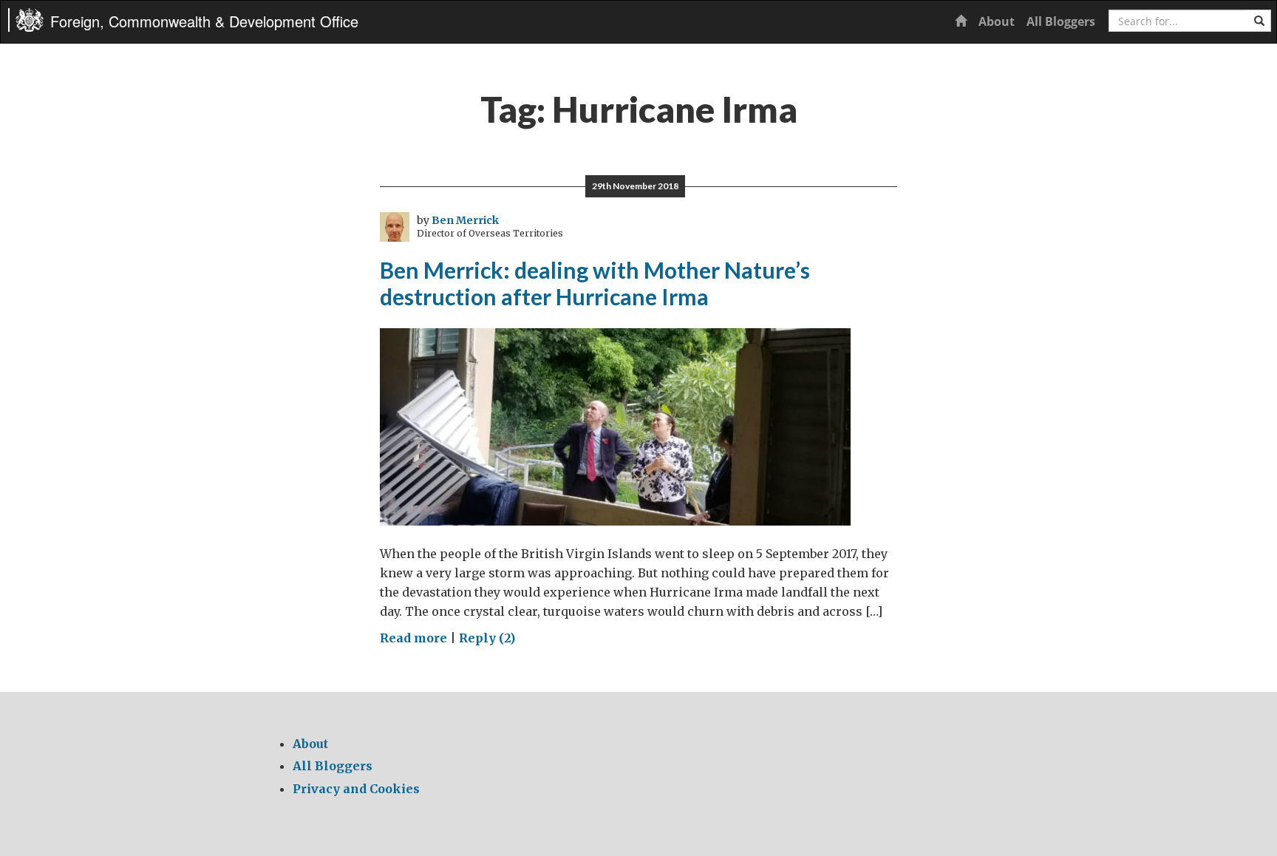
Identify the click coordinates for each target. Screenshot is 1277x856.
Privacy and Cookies (356, 788)
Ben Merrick (465, 220)
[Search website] (1259, 21)
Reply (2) (487, 638)
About (996, 21)
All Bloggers (1060, 21)
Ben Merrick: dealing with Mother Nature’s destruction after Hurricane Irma (595, 283)
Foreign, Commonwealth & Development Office (204, 21)
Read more (413, 638)
